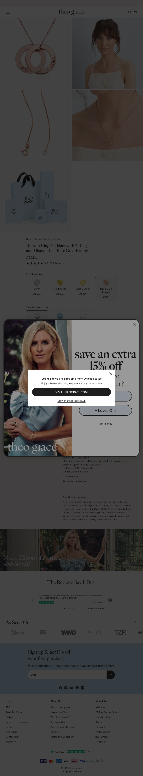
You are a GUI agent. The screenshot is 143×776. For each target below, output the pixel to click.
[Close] (111, 374)
